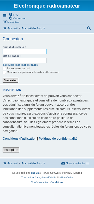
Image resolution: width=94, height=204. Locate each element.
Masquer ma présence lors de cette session (33, 72)
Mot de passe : (12, 55)
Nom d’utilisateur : (14, 47)
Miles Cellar (66, 177)
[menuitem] (14, 14)
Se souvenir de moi (18, 68)
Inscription (11, 150)
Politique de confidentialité (58, 138)
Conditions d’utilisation (19, 138)
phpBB (35, 172)
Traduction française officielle (38, 177)
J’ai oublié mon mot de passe (20, 64)
